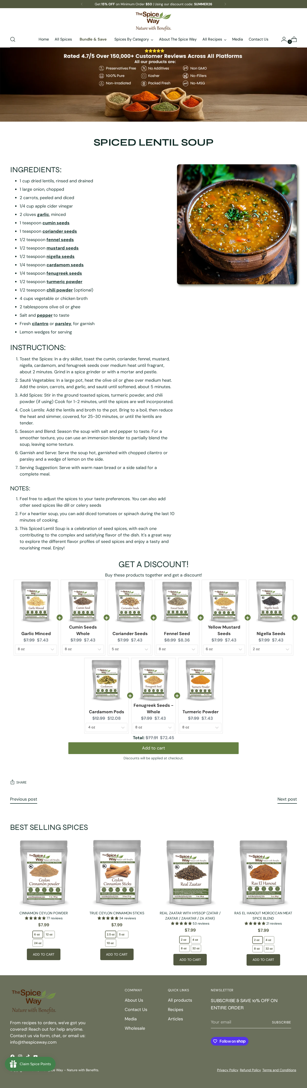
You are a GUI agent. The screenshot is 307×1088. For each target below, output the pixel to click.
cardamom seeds (65, 265)
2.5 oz (111, 934)
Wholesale (135, 1028)
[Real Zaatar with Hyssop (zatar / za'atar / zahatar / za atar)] (190, 872)
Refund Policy (250, 1070)
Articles (175, 1019)
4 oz (195, 940)
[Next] (225, 4)
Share (21, 782)
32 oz (196, 948)
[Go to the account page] (282, 39)
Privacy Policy (227, 1070)
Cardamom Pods (106, 712)
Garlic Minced (36, 633)
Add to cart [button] (153, 748)
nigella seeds (61, 256)
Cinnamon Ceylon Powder (43, 913)
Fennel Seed (177, 633)
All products (180, 1000)
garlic (43, 214)
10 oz (110, 943)
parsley (63, 324)
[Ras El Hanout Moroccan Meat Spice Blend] (263, 872)
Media (131, 1019)
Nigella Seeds (271, 633)
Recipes (175, 1009)
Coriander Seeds (130, 633)
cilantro (40, 324)
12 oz (49, 934)
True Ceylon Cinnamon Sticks (116, 913)
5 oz (121, 934)
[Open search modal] (13, 39)
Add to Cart (43, 954)
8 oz (184, 948)
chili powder (60, 290)
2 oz (183, 940)
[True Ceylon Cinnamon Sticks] (116, 872)
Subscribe (281, 1022)
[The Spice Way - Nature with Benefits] (153, 21)
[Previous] (82, 4)
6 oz (37, 934)
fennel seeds (60, 240)
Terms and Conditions (279, 1070)
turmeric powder (64, 282)
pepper (45, 315)
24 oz (37, 943)
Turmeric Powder (200, 712)
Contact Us (136, 1009)
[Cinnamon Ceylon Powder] (43, 872)
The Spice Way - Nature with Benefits (69, 1070)
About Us (134, 1000)
